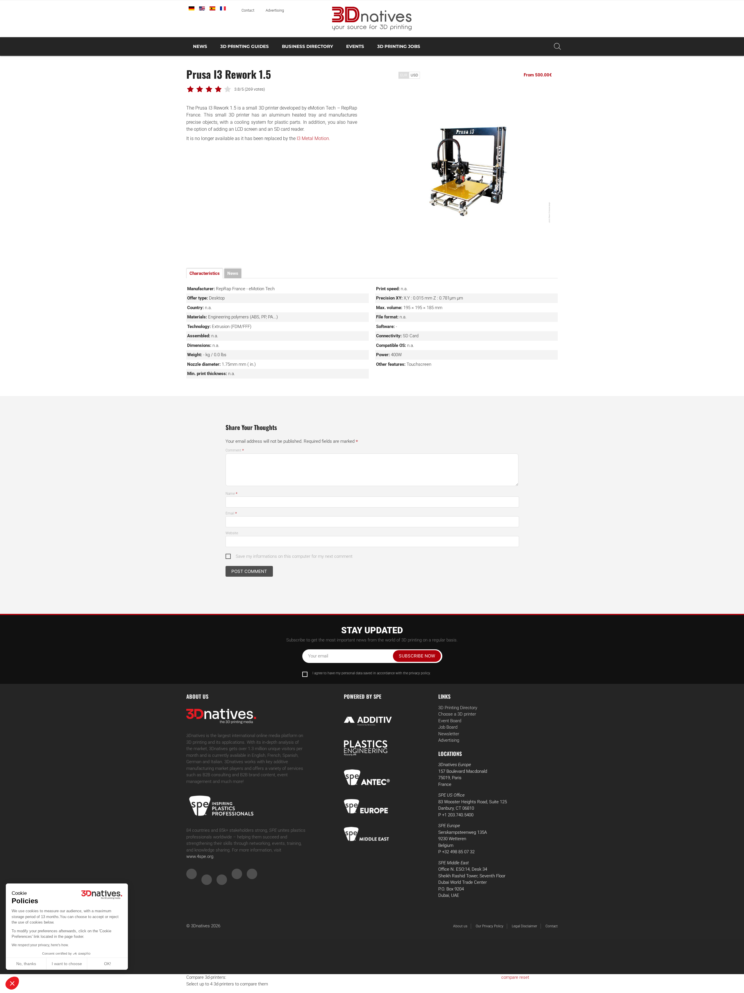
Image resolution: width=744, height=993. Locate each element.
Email (231, 513)
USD (414, 75)
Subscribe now (417, 656)
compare (509, 977)
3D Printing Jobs (398, 46)
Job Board (447, 727)
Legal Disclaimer (524, 926)
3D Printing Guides (244, 46)
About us (460, 926)
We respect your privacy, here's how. (40, 945)
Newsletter (448, 733)
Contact (248, 10)
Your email (318, 656)
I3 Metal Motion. (313, 138)
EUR (403, 75)
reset (524, 977)
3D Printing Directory (457, 707)
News (200, 46)
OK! (107, 963)
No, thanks (26, 963)
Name (231, 494)
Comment (235, 450)
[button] (12, 983)
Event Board (449, 720)
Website (232, 533)
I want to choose (67, 963)
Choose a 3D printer (457, 714)
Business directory (307, 46)
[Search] (557, 46)
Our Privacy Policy (489, 926)
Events (355, 46)
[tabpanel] (472, 168)
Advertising (275, 10)
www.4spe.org (199, 856)
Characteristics (204, 273)
